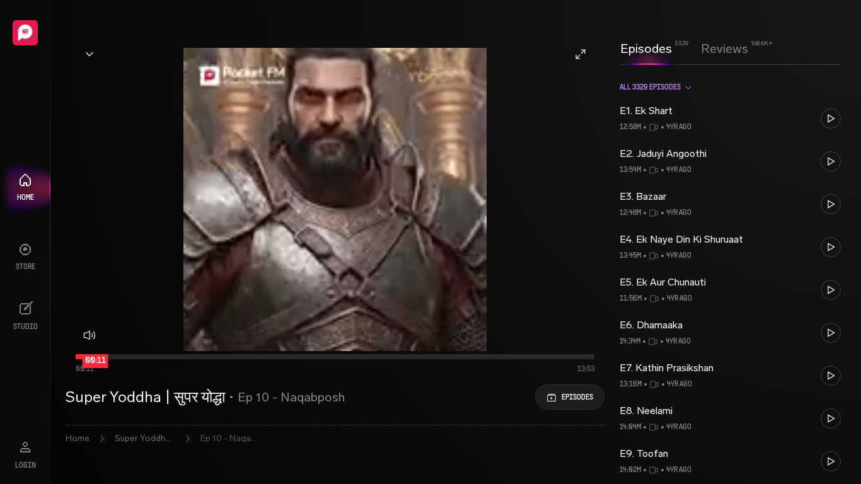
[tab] (646, 47)
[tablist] (684, 48)
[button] (730, 118)
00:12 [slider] (97, 362)
